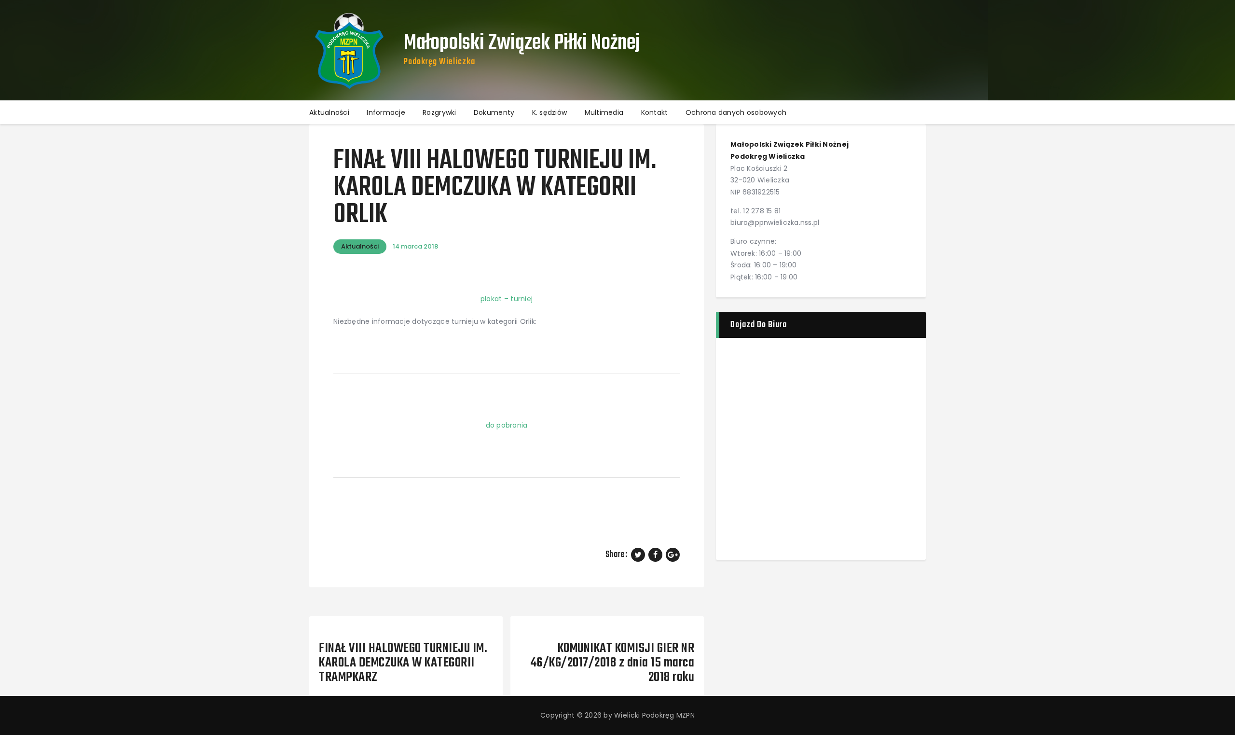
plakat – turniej (506, 299)
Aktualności (360, 246)
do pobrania (507, 425)
